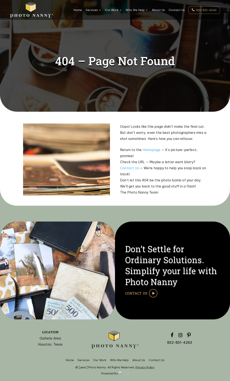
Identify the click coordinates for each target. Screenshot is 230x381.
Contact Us (177, 10)
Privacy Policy (145, 367)
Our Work (112, 10)
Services (92, 10)
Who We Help (135, 10)
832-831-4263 (206, 10)
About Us (158, 10)
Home (77, 10)
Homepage (152, 150)
